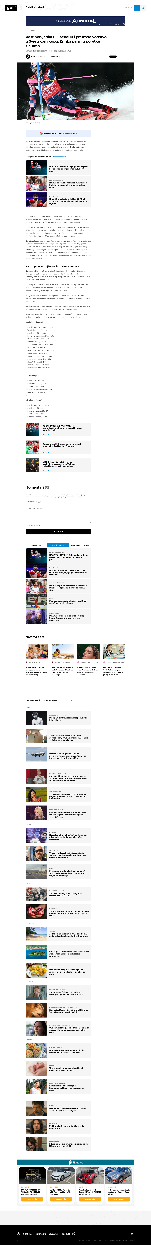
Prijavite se (58, 532)
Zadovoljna (40, 1234)
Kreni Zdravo (73, 1234)
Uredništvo (87, 1240)
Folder (66, 1234)
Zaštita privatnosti (118, 1240)
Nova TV (18, 1234)
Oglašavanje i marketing (97, 1240)
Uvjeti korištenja (108, 1240)
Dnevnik (28, 1234)
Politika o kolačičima (128, 1240)
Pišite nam (81, 1240)
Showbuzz (54, 1234)
